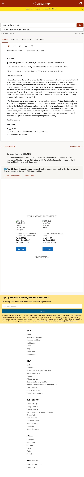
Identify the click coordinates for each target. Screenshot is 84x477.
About (29, 334)
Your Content (39, 39)
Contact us (31, 376)
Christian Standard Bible (17, 154)
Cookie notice (32, 387)
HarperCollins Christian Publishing (40, 412)
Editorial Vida (32, 418)
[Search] (80, 25)
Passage (5, 39)
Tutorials (30, 368)
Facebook (30, 440)
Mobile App (31, 343)
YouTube (30, 454)
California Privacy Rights (37, 382)
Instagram (31, 442)
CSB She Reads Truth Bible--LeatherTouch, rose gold (26, 235)
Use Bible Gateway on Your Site (39, 370)
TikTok (29, 448)
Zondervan (31, 426)
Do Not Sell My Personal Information (42, 384)
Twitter (29, 451)
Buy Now (21, 249)
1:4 (10, 131)
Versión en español (34, 464)
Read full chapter (13, 120)
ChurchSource (32, 409)
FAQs (29, 365)
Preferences (31, 467)
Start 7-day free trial (13, 176)
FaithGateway (32, 404)
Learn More (29, 176)
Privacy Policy (44, 321)
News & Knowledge (34, 337)
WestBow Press (33, 423)
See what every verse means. (41, 9)
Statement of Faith (34, 340)
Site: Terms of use (33, 390)
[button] (80, 3)
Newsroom (31, 351)
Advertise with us (33, 373)
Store (29, 346)
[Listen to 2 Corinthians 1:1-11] (31, 45)
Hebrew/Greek (27, 39)
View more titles (42, 257)
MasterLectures (33, 429)
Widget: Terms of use (35, 393)
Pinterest (30, 445)
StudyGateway (32, 406)
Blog (28, 349)
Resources (14, 39)
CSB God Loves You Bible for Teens (53, 235)
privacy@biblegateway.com (68, 321)
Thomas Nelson (33, 421)
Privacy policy (32, 379)
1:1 (10, 129)
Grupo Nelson (32, 415)
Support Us (31, 354)
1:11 (10, 134)
